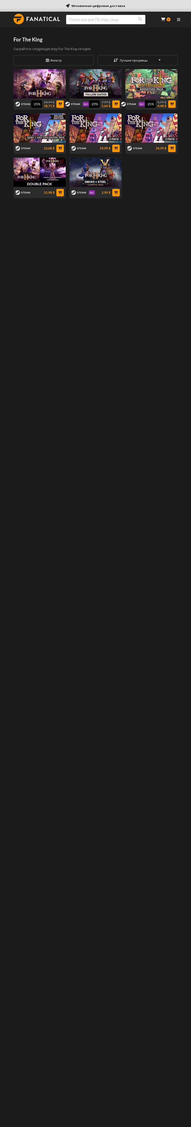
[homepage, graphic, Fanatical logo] (37, 19)
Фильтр (56, 60)
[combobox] (110, 19)
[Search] (140, 19)
